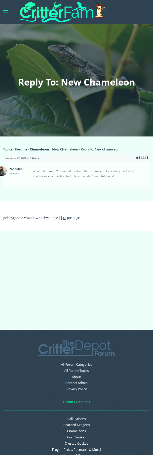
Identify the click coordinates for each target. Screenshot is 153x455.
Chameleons (40, 149)
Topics (8, 149)
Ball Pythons (76, 419)
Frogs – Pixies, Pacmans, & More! (76, 450)
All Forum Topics (76, 371)
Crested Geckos (76, 443)
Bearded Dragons (76, 425)
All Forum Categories (76, 364)
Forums (21, 149)
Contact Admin (76, 383)
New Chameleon (65, 149)
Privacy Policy (76, 389)
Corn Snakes (76, 437)
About (76, 377)
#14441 (142, 157)
